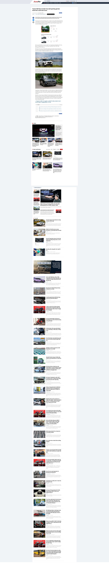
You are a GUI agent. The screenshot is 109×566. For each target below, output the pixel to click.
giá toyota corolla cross (42, 116)
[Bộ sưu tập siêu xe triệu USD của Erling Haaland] (39, 443)
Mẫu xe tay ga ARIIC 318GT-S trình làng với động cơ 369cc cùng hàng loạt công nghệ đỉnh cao (53, 522)
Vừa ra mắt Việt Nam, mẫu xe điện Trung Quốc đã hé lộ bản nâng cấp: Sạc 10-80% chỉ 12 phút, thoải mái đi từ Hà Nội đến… (57, 171)
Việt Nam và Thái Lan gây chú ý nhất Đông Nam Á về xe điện (53, 348)
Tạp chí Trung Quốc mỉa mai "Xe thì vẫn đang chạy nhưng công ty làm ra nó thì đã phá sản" (57, 159)
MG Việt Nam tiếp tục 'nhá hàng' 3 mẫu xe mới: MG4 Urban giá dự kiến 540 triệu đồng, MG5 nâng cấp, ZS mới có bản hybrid (53, 512)
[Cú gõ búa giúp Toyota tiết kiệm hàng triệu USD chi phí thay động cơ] (39, 300)
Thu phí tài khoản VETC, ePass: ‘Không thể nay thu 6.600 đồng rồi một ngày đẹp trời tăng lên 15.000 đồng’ (35, 145)
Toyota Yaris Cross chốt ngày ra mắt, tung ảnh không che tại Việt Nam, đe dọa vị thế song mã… (50, 109)
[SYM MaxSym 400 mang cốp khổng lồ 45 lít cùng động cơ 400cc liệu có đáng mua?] (39, 331)
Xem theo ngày (48, 149)
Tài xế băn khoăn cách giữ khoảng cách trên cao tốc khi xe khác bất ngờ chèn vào (53, 339)
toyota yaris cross (50, 116)
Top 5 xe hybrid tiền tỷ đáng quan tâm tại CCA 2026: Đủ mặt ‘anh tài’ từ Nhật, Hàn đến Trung (53, 541)
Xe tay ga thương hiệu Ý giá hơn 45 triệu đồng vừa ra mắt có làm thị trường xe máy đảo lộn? (53, 319)
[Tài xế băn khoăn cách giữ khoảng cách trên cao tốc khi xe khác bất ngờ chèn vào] (39, 341)
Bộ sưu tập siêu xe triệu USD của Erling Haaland (53, 441)
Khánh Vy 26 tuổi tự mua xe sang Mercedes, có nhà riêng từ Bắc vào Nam (53, 230)
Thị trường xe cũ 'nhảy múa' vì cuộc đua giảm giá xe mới (53, 481)
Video (35, 123)
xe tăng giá (46, 116)
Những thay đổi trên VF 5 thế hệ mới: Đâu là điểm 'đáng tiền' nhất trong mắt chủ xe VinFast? (51, 145)
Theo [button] (49, 104)
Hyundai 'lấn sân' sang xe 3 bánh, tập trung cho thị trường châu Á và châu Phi (53, 358)
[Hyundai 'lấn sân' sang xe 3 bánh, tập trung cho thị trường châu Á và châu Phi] (39, 360)
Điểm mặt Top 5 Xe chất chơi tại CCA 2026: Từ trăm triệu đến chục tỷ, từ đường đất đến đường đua (36, 203)
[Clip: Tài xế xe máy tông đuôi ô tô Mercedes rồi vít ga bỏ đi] (39, 474)
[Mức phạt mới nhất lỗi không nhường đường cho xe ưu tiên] (39, 291)
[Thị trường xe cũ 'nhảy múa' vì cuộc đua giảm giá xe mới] (39, 483)
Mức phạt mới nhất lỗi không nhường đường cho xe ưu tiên (53, 288)
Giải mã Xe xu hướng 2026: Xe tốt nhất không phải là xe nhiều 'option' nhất (58, 127)
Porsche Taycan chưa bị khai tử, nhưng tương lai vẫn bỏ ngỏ (47, 158)
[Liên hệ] (33, 22)
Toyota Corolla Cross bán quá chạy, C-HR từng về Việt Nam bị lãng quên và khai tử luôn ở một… (50, 107)
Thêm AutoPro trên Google (51, 14)
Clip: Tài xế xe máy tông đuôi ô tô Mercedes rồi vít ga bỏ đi (52, 472)
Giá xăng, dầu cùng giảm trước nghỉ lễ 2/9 (36, 169)
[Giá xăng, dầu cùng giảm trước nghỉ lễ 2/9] (37, 165)
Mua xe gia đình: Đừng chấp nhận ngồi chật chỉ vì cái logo (43, 144)
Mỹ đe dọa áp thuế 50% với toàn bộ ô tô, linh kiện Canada (53, 432)
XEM (61, 149)
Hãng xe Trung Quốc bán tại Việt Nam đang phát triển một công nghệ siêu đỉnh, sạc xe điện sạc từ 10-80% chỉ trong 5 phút (53, 389)
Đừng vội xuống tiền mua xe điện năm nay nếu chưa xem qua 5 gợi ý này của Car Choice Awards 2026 (47, 210)
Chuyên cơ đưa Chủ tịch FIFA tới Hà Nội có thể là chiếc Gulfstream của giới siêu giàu (53, 451)
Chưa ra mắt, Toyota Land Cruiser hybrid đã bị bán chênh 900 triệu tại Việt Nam (47, 170)
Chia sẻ (61, 113)
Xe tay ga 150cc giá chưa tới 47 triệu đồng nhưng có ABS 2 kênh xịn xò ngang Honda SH (53, 491)
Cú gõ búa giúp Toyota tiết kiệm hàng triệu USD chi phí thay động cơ (53, 298)
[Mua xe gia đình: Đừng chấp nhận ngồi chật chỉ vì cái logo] (43, 140)
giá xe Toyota (37, 116)
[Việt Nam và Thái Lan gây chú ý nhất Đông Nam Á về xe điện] (39, 351)
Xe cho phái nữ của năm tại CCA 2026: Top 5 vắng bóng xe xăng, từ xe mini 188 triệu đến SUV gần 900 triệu (53, 411)
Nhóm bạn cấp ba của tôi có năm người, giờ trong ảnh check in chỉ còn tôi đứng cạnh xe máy (53, 532)
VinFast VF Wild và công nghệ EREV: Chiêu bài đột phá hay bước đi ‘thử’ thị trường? (58, 144)
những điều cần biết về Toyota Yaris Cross (40, 117)
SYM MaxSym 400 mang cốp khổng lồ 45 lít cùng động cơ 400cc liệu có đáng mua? (53, 329)
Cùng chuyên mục (37, 149)
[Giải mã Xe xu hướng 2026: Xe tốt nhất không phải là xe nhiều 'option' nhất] (37, 154)
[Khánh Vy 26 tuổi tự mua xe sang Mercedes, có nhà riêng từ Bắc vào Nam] (39, 232)
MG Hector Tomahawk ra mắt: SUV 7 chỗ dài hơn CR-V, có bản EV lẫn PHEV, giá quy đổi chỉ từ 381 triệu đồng (53, 378)
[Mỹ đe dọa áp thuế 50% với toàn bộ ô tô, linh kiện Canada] (39, 434)
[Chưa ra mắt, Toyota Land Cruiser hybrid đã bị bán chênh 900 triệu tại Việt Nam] (47, 165)
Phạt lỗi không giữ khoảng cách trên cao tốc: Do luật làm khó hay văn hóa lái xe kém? (36, 212)
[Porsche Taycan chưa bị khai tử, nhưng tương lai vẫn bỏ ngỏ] (47, 154)
